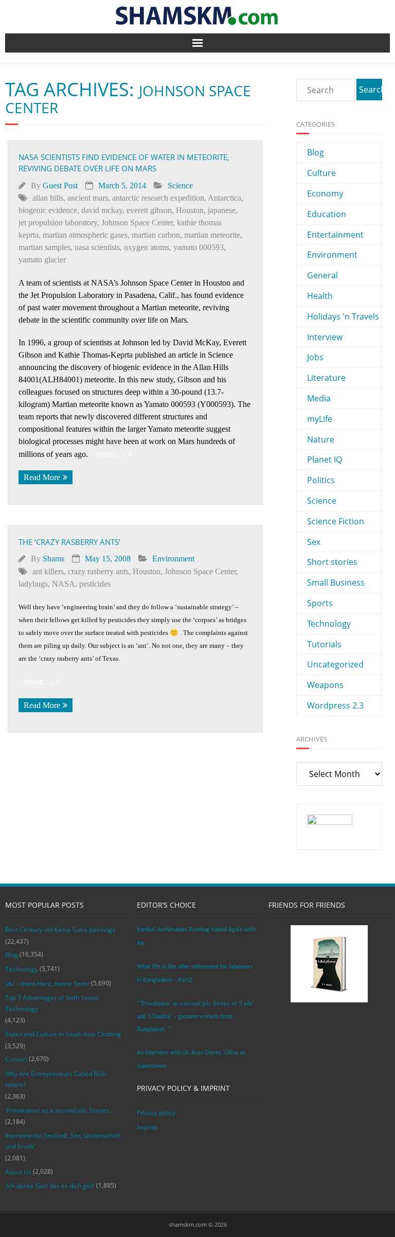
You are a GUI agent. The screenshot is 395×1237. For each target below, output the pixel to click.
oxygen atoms (146, 247)
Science (180, 185)
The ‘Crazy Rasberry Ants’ (69, 542)
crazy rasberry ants (98, 571)
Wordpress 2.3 (335, 705)
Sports (320, 603)
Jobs (315, 357)
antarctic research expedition (158, 197)
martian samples (44, 247)
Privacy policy (156, 1112)
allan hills (47, 197)
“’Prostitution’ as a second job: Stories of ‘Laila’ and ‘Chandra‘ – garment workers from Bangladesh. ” (195, 1016)
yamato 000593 (198, 247)
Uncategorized (335, 664)
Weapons (325, 685)
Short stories (332, 562)
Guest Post (60, 185)
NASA (63, 583)
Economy (325, 193)
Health (320, 296)
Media (319, 398)
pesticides (95, 583)
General (322, 275)
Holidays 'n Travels (343, 316)
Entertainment (335, 234)
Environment (173, 558)
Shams (53, 558)
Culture (321, 173)
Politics (321, 480)
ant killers (48, 571)
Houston (190, 210)
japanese (222, 210)
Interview (325, 337)
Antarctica (224, 197)
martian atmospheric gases (85, 235)
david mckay (101, 210)
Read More (42, 477)
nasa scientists (97, 247)
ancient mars (87, 197)
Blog (315, 152)
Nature (320, 439)
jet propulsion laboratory (58, 222)
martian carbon (156, 235)
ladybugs (33, 583)
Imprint (147, 1127)
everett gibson (149, 210)
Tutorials (324, 644)
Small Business (336, 582)
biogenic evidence (48, 210)
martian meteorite (212, 235)
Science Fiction (335, 521)
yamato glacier (42, 259)
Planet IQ (324, 459)
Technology (329, 623)
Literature (326, 377)
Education (326, 214)
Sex (313, 541)
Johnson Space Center (137, 222)
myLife (319, 419)
